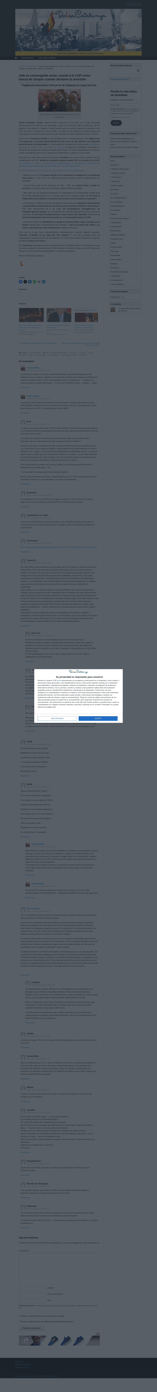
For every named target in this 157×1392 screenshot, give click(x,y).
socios (59, 680)
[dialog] (78, 696)
